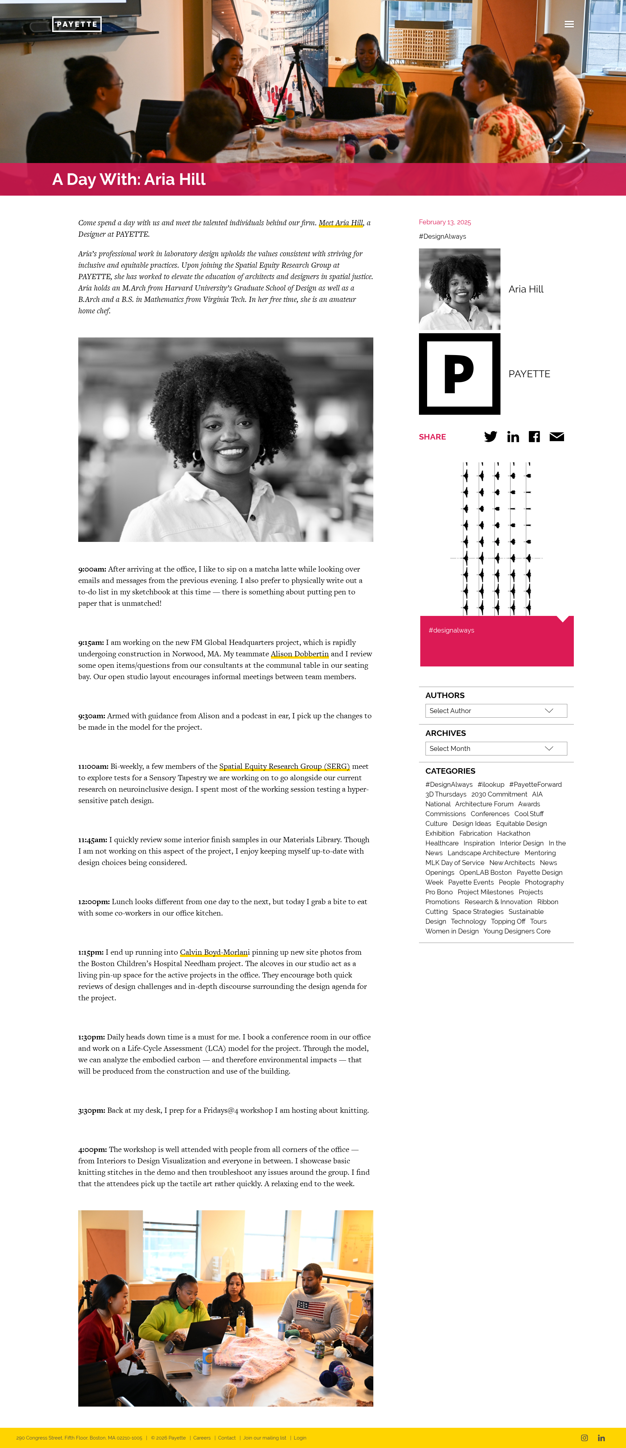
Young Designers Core (517, 931)
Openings (440, 872)
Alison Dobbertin (300, 653)
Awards (529, 804)
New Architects (512, 863)
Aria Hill (526, 289)
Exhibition (440, 833)
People (509, 882)
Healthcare (442, 843)
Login (300, 1438)
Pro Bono (439, 892)
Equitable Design (521, 824)
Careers (202, 1438)
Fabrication (475, 833)
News (548, 863)
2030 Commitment (499, 794)
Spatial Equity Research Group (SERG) (284, 766)
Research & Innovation (498, 902)
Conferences (490, 814)
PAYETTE (529, 374)
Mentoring (540, 853)
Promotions (442, 902)
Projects (531, 892)
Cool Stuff (529, 814)
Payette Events (471, 882)
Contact (227, 1438)
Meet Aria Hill (341, 222)
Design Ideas (472, 824)
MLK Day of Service (454, 863)
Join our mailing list (264, 1438)
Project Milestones (486, 892)
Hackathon (513, 833)
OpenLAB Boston (485, 872)
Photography (544, 882)
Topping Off (508, 921)
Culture (436, 824)
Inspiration (479, 843)
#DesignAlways (442, 236)
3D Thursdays (446, 794)
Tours (538, 921)
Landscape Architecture (484, 853)
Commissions (445, 814)
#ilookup (491, 784)
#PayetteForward (535, 784)
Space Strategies (478, 912)
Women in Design (452, 931)
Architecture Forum (484, 804)
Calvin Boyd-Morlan (214, 952)
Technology (468, 921)
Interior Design (522, 843)
